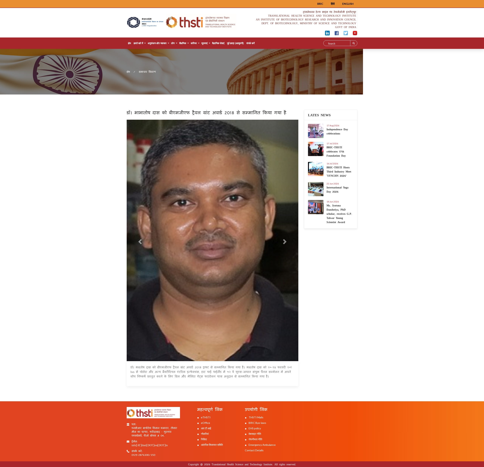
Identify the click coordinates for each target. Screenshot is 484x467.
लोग (173, 43)
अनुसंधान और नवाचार (157, 43)
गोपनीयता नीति (255, 439)
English (348, 3)
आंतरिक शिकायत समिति (211, 444)
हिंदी (333, 3)
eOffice (205, 422)
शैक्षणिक (182, 43)
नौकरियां (204, 433)
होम (129, 43)
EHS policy (254, 428)
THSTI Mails (255, 417)
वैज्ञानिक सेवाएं (218, 43)
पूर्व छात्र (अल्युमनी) (235, 43)
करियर (194, 43)
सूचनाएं (204, 43)
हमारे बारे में (138, 43)
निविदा (203, 439)
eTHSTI (205, 417)
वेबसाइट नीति (254, 433)
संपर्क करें (250, 43)
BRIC (320, 3)
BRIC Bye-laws (257, 422)
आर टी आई (205, 428)
